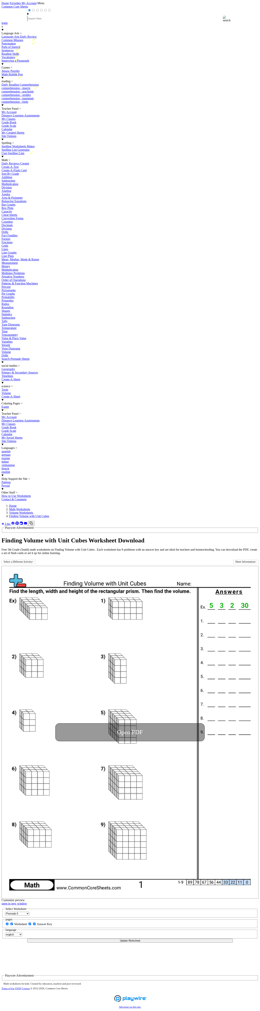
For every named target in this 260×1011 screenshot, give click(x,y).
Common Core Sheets (15, 6)
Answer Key (44, 924)
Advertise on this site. (130, 1007)
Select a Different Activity (18, 561)
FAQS (18, 988)
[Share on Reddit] (22, 523)
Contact (26, 988)
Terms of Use (8, 988)
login (5, 23)
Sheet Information (245, 561)
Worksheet (21, 924)
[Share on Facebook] (13, 523)
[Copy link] (31, 523)
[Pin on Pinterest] (17, 523)
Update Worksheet (130, 940)
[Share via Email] (26, 523)
